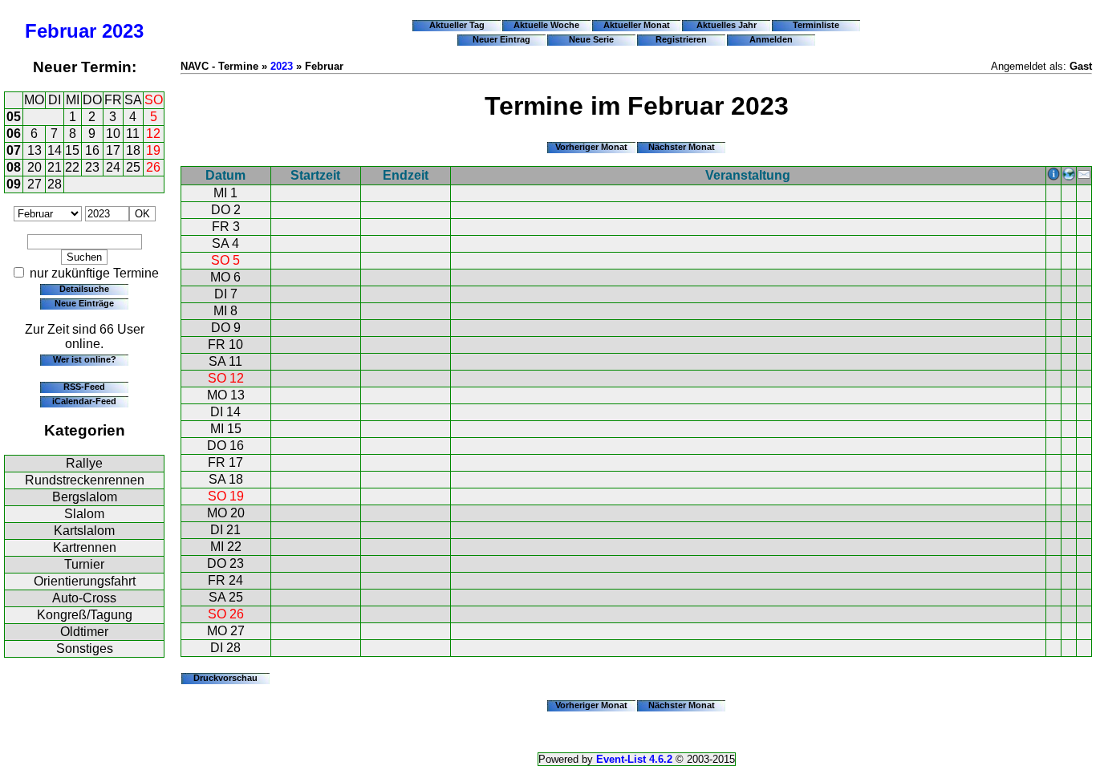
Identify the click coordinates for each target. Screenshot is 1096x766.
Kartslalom (84, 530)
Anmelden (771, 39)
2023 (123, 31)
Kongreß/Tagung (84, 615)
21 (54, 167)
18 (133, 150)
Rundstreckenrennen (84, 480)
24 (113, 167)
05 (13, 117)
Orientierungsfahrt (85, 581)
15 (72, 150)
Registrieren (681, 39)
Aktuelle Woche (546, 25)
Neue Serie (591, 39)
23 (92, 167)
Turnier (84, 564)
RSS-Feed (84, 386)
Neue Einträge (84, 303)
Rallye (84, 463)
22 (72, 167)
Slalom (84, 514)
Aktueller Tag (457, 25)
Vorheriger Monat (591, 147)
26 (153, 167)
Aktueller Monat (636, 25)
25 (133, 167)
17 (113, 150)
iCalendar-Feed (84, 401)
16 (92, 150)
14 (54, 150)
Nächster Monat (681, 147)
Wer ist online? (84, 359)
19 (153, 150)
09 (13, 184)
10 (113, 133)
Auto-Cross (84, 598)
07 (13, 150)
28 (54, 184)
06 (13, 133)
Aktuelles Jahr (726, 25)
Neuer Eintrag (501, 39)
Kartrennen (84, 547)
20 (34, 167)
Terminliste (816, 25)
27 (34, 184)
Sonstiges (84, 648)
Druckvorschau (225, 678)
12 (153, 133)
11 (133, 133)
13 (34, 150)
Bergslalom (84, 497)
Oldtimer (84, 631)
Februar (60, 31)
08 (13, 167)
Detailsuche (84, 289)
